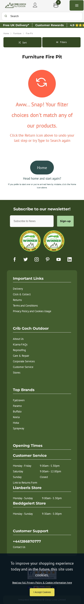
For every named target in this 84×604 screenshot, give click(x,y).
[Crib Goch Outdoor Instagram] (36, 259)
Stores (16, 372)
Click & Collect (22, 294)
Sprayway (18, 428)
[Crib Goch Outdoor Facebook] (14, 259)
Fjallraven (19, 400)
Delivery (18, 289)
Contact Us (19, 547)
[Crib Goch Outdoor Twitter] (25, 259)
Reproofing (19, 350)
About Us (18, 339)
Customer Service (23, 367)
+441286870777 (27, 541)
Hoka (16, 423)
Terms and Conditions (25, 305)
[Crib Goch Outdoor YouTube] (58, 259)
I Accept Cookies (42, 592)
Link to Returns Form (25, 482)
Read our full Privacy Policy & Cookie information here (42, 582)
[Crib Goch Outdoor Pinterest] (47, 259)
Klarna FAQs (20, 344)
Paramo (17, 406)
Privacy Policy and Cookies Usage (32, 311)
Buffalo (17, 411)
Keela (16, 417)
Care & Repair (21, 356)
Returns (17, 300)
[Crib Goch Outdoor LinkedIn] (69, 259)
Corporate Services (24, 361)
